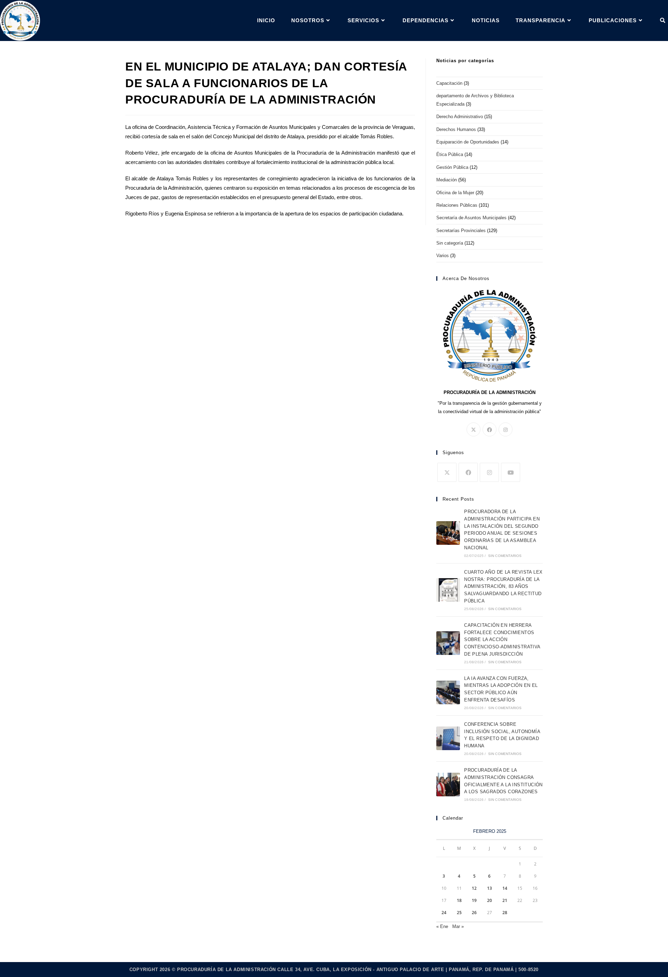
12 (474, 888)
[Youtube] (510, 472)
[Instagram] (505, 429)
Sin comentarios (505, 556)
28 (504, 913)
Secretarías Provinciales (461, 230)
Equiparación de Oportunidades (467, 142)
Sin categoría (449, 243)
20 (489, 900)
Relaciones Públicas (456, 205)
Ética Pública (449, 154)
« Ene (442, 926)
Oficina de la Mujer (455, 192)
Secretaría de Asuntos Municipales (471, 217)
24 (444, 913)
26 (474, 913)
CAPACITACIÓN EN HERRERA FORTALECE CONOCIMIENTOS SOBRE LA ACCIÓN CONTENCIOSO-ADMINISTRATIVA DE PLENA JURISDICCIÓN (502, 640)
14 (504, 888)
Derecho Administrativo (459, 116)
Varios (442, 255)
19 (474, 900)
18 (459, 900)
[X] (473, 429)
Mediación (446, 179)
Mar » (458, 926)
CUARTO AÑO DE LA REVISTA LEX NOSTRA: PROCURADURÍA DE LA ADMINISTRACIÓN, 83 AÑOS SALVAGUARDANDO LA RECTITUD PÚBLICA (503, 586)
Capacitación (449, 83)
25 (459, 913)
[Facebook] (489, 429)
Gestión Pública (452, 167)
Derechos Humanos (456, 129)
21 (504, 900)
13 (489, 888)
